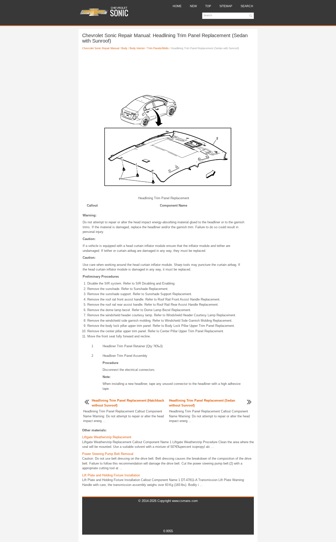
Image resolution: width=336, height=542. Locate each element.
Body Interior (137, 48)
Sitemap (225, 6)
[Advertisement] (168, 70)
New (193, 6)
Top (208, 6)
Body (124, 48)
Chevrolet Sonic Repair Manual (100, 48)
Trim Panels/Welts (158, 48)
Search (247, 6)
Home (177, 6)
